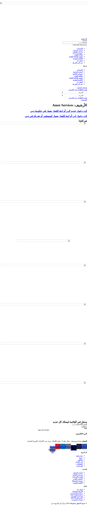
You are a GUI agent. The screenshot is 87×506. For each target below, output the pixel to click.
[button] (43, 41)
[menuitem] (74, 92)
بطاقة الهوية (78, 54)
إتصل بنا (80, 60)
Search (84, 43)
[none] (74, 92)
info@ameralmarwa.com (67, 434)
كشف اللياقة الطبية (76, 56)
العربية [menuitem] (81, 92)
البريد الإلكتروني (81, 424)
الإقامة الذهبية (78, 58)
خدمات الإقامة (78, 52)
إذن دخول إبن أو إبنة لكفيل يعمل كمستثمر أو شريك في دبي (56, 116)
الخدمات (80, 48)
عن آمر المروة (78, 62)
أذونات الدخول (78, 50)
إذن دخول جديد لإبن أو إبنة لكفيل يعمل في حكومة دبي (58, 111)
